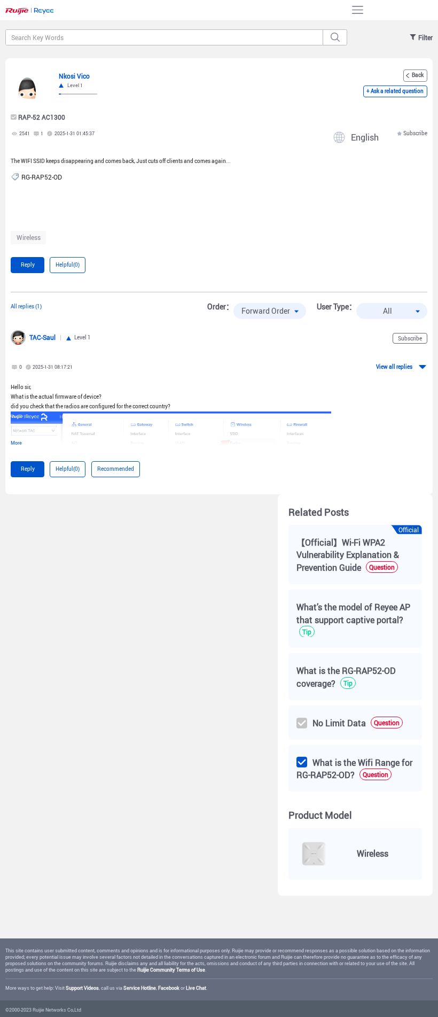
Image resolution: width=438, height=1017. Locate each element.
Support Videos (82, 988)
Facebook (168, 988)
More (16, 443)
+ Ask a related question (395, 91)
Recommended (115, 468)
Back (418, 75)
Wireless (29, 237)
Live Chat (196, 988)
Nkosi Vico (74, 76)
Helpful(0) (68, 264)
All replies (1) (26, 306)
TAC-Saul (42, 337)
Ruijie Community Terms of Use (171, 970)
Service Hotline (139, 988)
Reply (28, 264)
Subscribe (415, 133)
